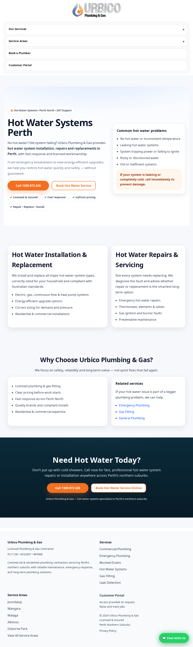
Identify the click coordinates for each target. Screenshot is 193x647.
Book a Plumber (20, 53)
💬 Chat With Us (173, 638)
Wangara (14, 608)
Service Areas (18, 41)
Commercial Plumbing (115, 549)
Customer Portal (20, 65)
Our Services (17, 29)
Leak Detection (110, 582)
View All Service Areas (23, 635)
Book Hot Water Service (73, 186)
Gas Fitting (126, 412)
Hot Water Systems (113, 569)
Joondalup (15, 602)
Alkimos (13, 622)
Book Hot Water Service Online (119, 488)
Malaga (13, 615)
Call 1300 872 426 (28, 186)
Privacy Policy (108, 630)
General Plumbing (132, 418)
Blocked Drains (110, 563)
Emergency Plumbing (134, 405)
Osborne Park (18, 629)
